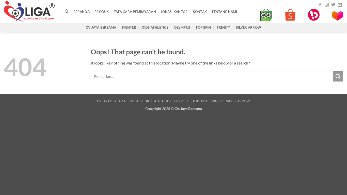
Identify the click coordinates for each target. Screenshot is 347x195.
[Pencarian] (66, 11)
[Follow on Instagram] (327, 5)
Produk (101, 12)
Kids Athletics (155, 27)
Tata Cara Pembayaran (135, 12)
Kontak (200, 12)
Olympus (182, 27)
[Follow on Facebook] (320, 5)
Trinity (223, 27)
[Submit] (338, 76)
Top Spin (203, 27)
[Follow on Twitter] (333, 5)
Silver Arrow (248, 27)
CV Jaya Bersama (101, 27)
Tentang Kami (224, 12)
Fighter (129, 27)
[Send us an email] (340, 5)
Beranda (81, 12)
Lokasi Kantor (174, 12)
